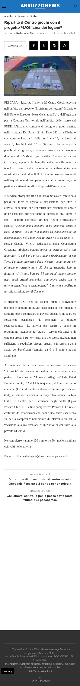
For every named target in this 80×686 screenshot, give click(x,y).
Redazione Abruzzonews (30, 33)
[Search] (76, 6)
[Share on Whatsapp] (64, 45)
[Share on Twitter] (44, 45)
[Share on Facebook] (33, 45)
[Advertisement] (40, 571)
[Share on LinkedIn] (54, 45)
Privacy (7, 671)
